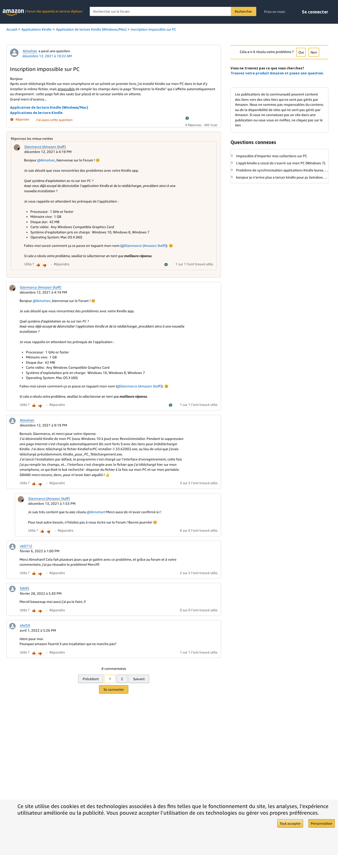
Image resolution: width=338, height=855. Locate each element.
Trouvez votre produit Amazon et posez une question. (277, 73)
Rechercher (243, 11)
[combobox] (173, 11)
